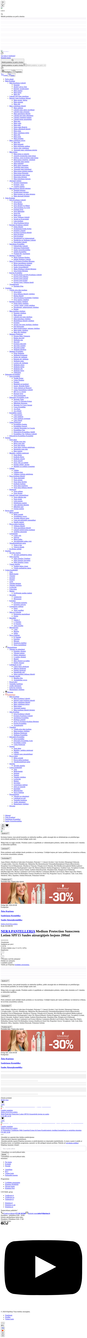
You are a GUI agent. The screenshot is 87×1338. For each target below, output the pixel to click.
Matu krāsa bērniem (20, 177)
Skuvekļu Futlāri (19, 347)
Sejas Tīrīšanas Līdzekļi (21, 217)
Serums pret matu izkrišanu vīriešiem (26, 324)
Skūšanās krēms (19, 367)
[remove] (2, 952)
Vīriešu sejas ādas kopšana (18, 290)
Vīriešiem (8, 288)
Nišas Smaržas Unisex (21, 562)
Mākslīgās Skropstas (20, 403)
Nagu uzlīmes (18, 491)
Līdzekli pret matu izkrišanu (23, 317)
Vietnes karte (9, 1173)
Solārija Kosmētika (20, 252)
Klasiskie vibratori (20, 651)
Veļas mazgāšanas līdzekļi (22, 528)
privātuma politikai (72, 1143)
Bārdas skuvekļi (19, 338)
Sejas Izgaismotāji (20, 395)
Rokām (16, 309)
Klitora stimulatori (20, 655)
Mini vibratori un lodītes (22, 661)
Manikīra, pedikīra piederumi (19, 453)
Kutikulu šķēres (19, 457)
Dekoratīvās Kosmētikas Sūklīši (24, 432)
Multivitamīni (13, 574)
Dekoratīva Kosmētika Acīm (18, 397)
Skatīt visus (4, 1100)
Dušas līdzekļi (18, 227)
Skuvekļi (17, 342)
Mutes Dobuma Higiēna (22, 257)
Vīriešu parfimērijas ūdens (22, 568)
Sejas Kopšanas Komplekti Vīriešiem (26, 298)
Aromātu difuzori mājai (21, 518)
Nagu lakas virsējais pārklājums (24, 447)
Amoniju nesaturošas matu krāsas (25, 156)
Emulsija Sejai (18, 209)
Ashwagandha (18, 626)
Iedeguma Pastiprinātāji (21, 248)
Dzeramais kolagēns (20, 603)
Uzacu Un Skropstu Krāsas (23, 401)
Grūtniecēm (17, 597)
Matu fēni (17, 142)
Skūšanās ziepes (19, 365)
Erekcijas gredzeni (15, 688)
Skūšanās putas (19, 361)
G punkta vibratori (20, 657)
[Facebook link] (2, 1224)
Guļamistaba (13, 533)
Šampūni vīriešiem (20, 313)
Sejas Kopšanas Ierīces (21, 223)
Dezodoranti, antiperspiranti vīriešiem (26, 307)
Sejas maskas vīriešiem (21, 300)
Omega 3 (17, 620)
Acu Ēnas (17, 409)
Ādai (11, 572)
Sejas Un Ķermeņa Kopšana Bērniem (21, 261)
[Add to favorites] (2, 1102)
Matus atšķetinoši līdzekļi (22, 129)
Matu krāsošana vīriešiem (22, 319)
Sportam (12, 578)
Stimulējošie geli (19, 672)
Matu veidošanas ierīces (17, 140)
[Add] (2, 956)
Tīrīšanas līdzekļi (19, 526)
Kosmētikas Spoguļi (20, 426)
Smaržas (8, 551)
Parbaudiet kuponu (11, 1175)
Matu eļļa (17, 94)
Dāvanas (10, 692)
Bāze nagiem (18, 451)
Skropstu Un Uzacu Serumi (23, 405)
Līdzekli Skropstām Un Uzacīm (24, 428)
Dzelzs (16, 616)
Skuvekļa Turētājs (20, 346)
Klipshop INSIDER (11, 1184)
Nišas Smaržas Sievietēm (22, 560)
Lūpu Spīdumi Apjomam (22, 418)
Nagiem (7, 438)
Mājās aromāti (18, 514)
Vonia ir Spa (18, 545)
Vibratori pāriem (19, 653)
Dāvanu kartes (10, 1186)
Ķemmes (17, 323)
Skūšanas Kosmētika (16, 351)
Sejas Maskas (18, 204)
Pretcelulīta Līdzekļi (20, 242)
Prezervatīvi (13, 682)
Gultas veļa (17, 535)
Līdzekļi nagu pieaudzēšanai (18, 495)
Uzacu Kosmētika (20, 407)
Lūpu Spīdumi (18, 417)
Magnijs (16, 631)
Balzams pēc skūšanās (21, 359)
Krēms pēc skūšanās (20, 357)
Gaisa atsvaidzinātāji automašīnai (25, 520)
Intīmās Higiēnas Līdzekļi (22, 259)
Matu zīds (17, 104)
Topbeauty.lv (9, 1199)
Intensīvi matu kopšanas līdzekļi (20, 98)
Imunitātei (12, 618)
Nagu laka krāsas (19, 445)
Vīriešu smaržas (14, 564)
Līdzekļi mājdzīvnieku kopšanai (24, 530)
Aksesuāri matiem (15, 181)
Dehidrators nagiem (20, 503)
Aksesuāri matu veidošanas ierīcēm (25, 150)
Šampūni (17, 85)
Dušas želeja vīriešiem (21, 303)
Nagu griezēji (18, 461)
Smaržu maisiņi (19, 522)
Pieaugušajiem (12, 647)
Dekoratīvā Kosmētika (12, 374)
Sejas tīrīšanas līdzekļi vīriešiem (24, 294)
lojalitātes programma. (22, 965)
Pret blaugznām (19, 326)
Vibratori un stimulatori (17, 649)
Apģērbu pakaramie (20, 532)
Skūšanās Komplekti (20, 355)
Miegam (16, 641)
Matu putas (17, 131)
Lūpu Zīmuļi (18, 420)
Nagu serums (18, 480)
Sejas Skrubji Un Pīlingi (22, 206)
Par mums (8, 1162)
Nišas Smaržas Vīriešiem (22, 558)
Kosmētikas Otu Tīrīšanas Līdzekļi (25, 434)
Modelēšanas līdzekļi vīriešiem (24, 321)
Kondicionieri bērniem (21, 192)
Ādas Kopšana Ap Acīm (22, 207)
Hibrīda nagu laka (20, 441)
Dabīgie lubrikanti (20, 670)
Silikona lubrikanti (20, 668)
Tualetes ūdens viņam (21, 566)
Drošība (7, 1317)
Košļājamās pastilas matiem (23, 593)
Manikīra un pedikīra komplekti (24, 466)
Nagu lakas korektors (21, 486)
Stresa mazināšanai (20, 645)
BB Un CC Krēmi (20, 392)
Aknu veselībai (19, 610)
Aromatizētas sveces (20, 680)
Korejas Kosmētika (15, 273)
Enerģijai (17, 639)
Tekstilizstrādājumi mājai (17, 543)
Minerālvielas (13, 627)
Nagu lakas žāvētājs (20, 482)
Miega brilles (18, 539)
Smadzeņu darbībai (20, 643)
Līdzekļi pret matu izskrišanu (19, 96)
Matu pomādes (18, 138)
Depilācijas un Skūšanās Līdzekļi (25, 240)
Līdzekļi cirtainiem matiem (22, 117)
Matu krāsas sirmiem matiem (23, 171)
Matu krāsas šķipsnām (21, 173)
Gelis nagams (18, 501)
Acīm (11, 581)
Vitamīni (12, 576)
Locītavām (12, 587)
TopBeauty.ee (9, 1197)
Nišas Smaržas (14, 557)
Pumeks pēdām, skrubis (21, 464)
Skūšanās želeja (19, 370)
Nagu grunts (18, 499)
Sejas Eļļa (17, 213)
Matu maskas (18, 91)
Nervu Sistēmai (14, 635)
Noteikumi (8, 1315)
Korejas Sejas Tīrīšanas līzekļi (24, 282)
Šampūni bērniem (19, 190)
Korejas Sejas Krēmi (20, 280)
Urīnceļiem (13, 589)
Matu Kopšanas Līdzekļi (17, 83)
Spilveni (16, 537)
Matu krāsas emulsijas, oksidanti (24, 160)
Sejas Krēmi (18, 202)
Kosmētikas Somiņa (20, 424)
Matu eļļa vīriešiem (20, 332)
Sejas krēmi (17, 292)
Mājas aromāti (14, 512)
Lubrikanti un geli (15, 665)
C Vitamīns (17, 622)
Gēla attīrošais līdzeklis (21, 505)
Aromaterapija (14, 284)
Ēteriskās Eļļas (18, 286)
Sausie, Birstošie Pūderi (21, 386)
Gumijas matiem (19, 186)
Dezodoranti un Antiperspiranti (24, 238)
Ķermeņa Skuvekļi (20, 344)
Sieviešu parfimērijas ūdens (23, 555)
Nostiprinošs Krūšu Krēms (22, 229)
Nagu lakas (13, 440)
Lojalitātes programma (12, 1182)
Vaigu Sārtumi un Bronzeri (23, 388)
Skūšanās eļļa (18, 369)
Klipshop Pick (10, 1188)
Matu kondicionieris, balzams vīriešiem (27, 328)
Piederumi (12, 489)
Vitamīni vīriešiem (15, 585)
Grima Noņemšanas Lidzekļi (23, 390)
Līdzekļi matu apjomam (21, 112)
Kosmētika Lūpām (15, 413)
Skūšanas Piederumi (16, 334)
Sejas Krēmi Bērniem (21, 271)
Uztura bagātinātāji (11, 570)
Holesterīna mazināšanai (22, 614)
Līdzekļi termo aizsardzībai (23, 119)
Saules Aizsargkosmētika (22, 250)
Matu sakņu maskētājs (21, 165)
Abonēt (4, 1154)
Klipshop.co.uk (10, 1205)
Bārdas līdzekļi (19, 296)
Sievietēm (12, 595)
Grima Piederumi (15, 422)
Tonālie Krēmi (18, 378)
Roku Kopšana (19, 234)
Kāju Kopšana (18, 236)
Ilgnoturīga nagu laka (21, 449)
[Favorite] (7, 825)
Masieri (16, 659)
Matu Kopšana (10, 81)
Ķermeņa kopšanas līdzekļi (23, 232)
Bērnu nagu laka (19, 443)
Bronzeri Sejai (18, 394)
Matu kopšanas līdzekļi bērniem (20, 188)
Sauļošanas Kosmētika (16, 244)
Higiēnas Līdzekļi (15, 255)
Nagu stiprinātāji (19, 478)
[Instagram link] (4, 1224)
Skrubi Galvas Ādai (20, 87)
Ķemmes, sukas (19, 184)
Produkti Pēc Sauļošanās (22, 254)
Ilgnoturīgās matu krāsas (22, 175)
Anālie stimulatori (15, 686)
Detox (16, 608)
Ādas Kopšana (10, 198)
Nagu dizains (18, 493)
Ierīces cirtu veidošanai (21, 148)
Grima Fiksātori (19, 380)
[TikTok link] (7, 1224)
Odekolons (17, 372)
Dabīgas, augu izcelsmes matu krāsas (26, 158)
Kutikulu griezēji (19, 459)
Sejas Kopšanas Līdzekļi (17, 200)
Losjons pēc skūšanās (21, 363)
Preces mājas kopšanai (16, 524)
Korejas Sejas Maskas (21, 277)
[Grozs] (2, 75)
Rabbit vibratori (19, 663)
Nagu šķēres (18, 455)
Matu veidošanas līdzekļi (17, 106)
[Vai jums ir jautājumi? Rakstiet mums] (2, 68)
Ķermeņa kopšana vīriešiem (18, 301)
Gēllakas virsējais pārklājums (23, 474)
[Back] (2, 828)
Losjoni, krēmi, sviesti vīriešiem (24, 305)
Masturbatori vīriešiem (16, 689)
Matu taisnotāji (18, 144)
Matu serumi (18, 315)
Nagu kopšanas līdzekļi (17, 476)
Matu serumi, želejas (20, 100)
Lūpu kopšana (18, 221)
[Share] (3, 825)
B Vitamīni (17, 637)
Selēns (16, 633)
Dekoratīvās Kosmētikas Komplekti (21, 436)
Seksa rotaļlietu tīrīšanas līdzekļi (24, 674)
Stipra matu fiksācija (20, 127)
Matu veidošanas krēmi (21, 133)
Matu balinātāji (19, 163)
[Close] (2, 5)
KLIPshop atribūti (15, 549)
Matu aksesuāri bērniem (21, 196)
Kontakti (8, 1164)
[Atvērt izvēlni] (3, 2)
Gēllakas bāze (18, 472)
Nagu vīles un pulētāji (21, 463)
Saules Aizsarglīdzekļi (21, 267)
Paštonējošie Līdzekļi (21, 246)
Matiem (11, 591)
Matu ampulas (18, 102)
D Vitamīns (17, 624)
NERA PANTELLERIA (9, 924)
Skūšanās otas (18, 340)
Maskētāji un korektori (21, 384)
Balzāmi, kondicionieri (21, 89)
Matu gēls (17, 135)
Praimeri (16, 382)
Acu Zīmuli (17, 411)
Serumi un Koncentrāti (21, 219)
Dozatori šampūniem (20, 183)
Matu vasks (17, 123)
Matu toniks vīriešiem (21, 330)
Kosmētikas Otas (19, 430)
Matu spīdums (18, 108)
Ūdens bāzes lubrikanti (21, 666)
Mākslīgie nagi (18, 507)
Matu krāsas (13, 152)
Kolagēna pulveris (20, 604)
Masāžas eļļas (18, 678)
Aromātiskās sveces (20, 516)
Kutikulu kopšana (19, 484)
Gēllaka (12, 468)
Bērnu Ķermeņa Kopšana (22, 265)
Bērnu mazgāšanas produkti (23, 263)
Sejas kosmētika (14, 376)
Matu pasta (17, 137)
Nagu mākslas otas (20, 497)
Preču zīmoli (9, 79)
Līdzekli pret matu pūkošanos (23, 115)
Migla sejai (17, 215)
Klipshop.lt (9, 1203)
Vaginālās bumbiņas (16, 684)
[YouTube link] (43, 1310)
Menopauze (17, 599)
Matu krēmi (17, 92)
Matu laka (17, 121)
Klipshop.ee (9, 1207)
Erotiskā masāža (14, 676)
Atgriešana (8, 1169)
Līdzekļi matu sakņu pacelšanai (24, 110)
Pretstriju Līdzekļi (19, 231)
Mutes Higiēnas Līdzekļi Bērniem (25, 269)
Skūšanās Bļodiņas (20, 349)
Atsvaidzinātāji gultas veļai (23, 541)
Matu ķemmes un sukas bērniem (24, 194)
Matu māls (17, 125)
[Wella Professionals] (40, 903)
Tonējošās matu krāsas (21, 167)
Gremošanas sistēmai (16, 606)
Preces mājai (9, 510)
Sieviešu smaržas (15, 553)
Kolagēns (12, 601)
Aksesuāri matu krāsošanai (22, 169)
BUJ (6, 1171)
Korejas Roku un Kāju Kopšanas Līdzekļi (28, 275)
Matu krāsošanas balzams (22, 179)
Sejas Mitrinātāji (19, 211)
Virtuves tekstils (19, 547)
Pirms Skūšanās (19, 353)
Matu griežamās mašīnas (22, 146)
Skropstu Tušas (19, 399)
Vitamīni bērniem (15, 583)
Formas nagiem (19, 509)
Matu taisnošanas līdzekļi (22, 114)
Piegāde (7, 1166)
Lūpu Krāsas (18, 415)
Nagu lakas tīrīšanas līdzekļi (23, 487)
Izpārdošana (11, 695)
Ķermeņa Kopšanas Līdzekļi (18, 225)
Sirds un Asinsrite (15, 612)
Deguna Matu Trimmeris (22, 336)
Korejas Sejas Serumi (21, 278)
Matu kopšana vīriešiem (17, 311)
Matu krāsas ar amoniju (21, 154)
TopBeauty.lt (9, 1195)
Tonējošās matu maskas (21, 161)
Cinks (16, 629)
